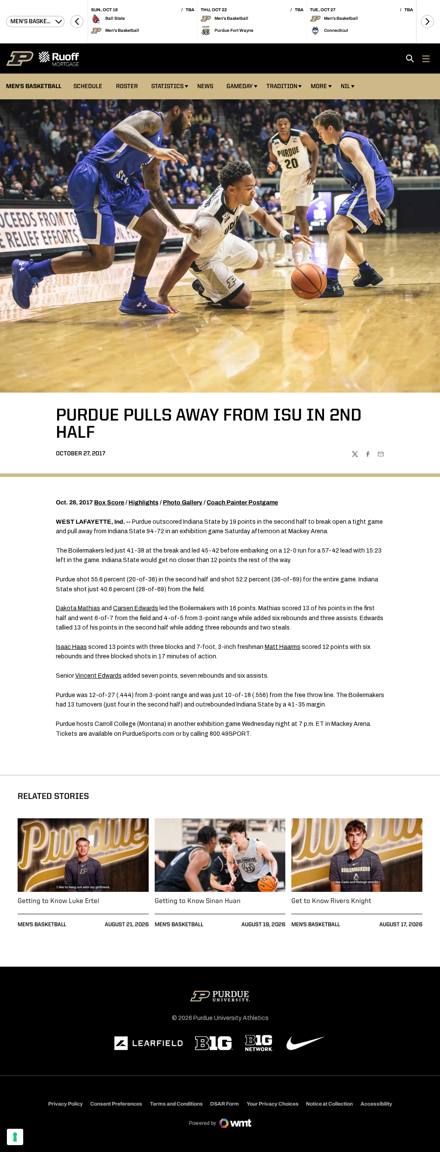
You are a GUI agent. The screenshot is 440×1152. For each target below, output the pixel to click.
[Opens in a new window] (148, 1043)
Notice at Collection (329, 1104)
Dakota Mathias (78, 608)
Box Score (109, 502)
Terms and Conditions (176, 1104)
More (319, 86)
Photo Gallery (182, 502)
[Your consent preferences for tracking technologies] (15, 1137)
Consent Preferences (116, 1104)
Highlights (143, 502)
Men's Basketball (42, 925)
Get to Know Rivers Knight (331, 901)
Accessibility (376, 1103)
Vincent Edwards (98, 676)
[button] (76, 21)
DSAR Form (224, 1104)
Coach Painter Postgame (242, 502)
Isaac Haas (71, 647)
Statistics (167, 86)
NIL (345, 86)
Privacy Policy (65, 1104)
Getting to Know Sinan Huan (198, 901)
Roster (127, 86)
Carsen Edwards (135, 608)
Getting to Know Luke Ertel (58, 901)
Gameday (239, 86)
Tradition (281, 86)
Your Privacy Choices (273, 1104)
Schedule (87, 86)
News (205, 86)
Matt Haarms (282, 647)
